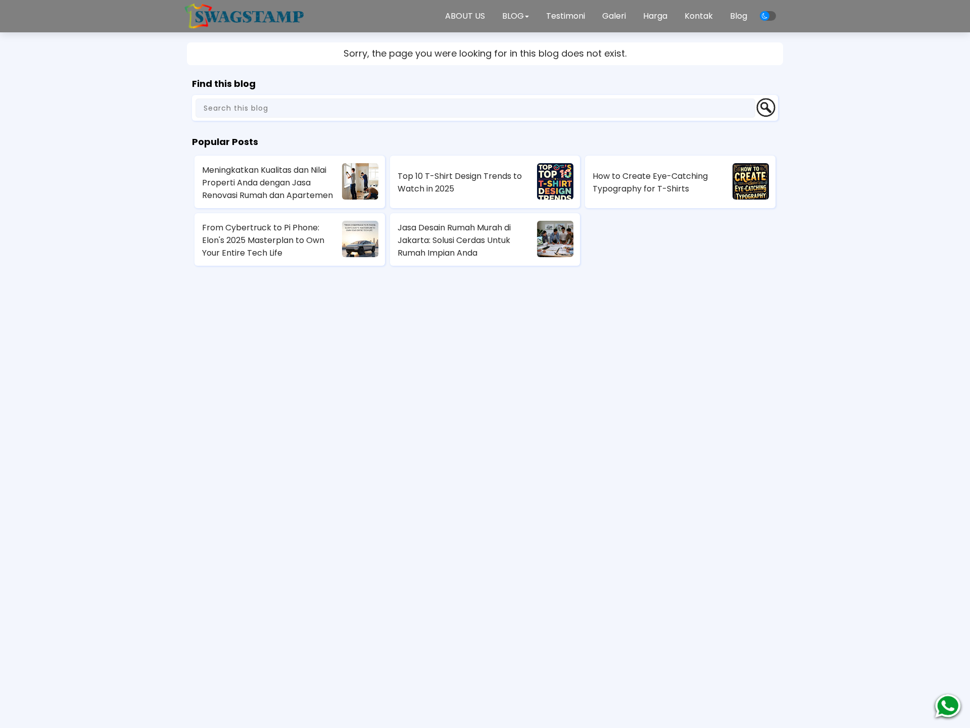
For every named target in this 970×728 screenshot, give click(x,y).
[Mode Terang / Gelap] (768, 16)
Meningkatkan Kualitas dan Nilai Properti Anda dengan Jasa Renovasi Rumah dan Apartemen (267, 182)
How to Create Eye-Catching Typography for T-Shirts (650, 182)
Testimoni (565, 16)
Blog (738, 16)
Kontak (699, 16)
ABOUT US (465, 16)
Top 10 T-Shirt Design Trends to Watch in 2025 (460, 182)
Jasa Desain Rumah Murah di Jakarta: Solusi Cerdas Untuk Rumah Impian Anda (454, 240)
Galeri (614, 16)
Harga (655, 16)
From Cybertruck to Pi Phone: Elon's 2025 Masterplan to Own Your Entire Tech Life (263, 240)
